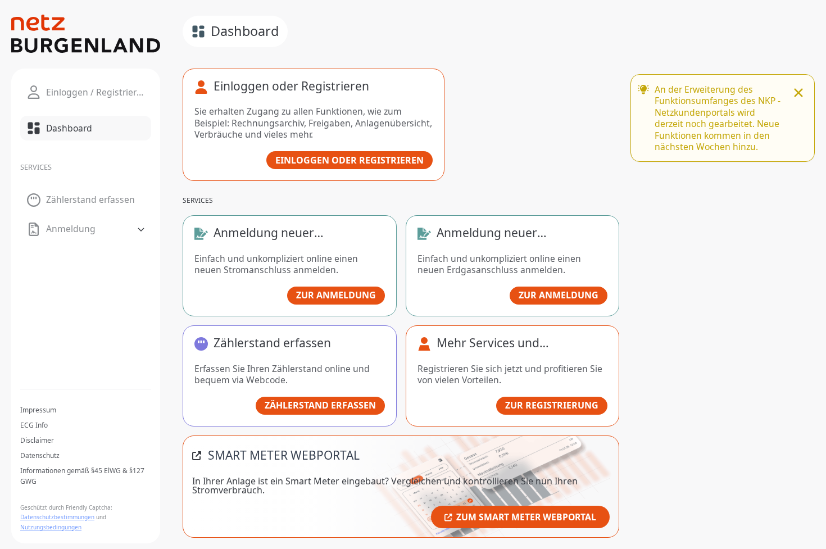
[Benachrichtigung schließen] (798, 94)
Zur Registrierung (551, 405)
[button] (85, 229)
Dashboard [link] (245, 31)
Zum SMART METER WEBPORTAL (526, 517)
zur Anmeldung (336, 295)
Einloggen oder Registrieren (349, 160)
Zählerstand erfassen (320, 405)
